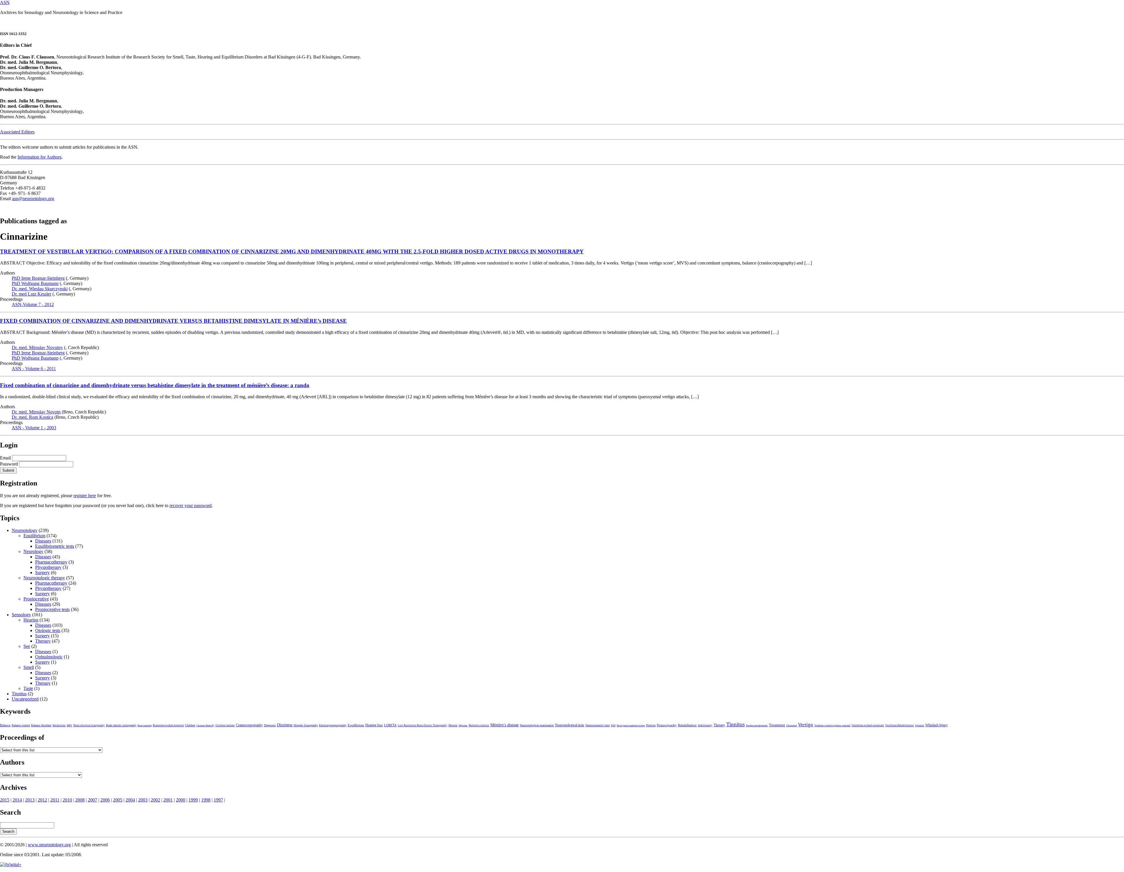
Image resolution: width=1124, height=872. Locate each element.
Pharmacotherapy (51, 561)
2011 (54, 799)
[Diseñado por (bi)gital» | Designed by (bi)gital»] (10, 864)
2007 (92, 799)
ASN (5, 2)
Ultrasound (791, 725)
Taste (28, 688)
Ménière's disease (504, 725)
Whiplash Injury (936, 725)
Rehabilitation (687, 725)
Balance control (21, 725)
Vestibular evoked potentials (867, 725)
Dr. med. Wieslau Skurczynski (40, 288)
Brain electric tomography (121, 725)
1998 (205, 799)
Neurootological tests (569, 725)
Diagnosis (270, 725)
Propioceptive (36, 598)
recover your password (190, 505)
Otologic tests (47, 630)
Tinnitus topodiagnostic (757, 725)
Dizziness (284, 724)
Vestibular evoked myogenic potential (832, 725)
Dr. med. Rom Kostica (32, 417)
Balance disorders (41, 725)
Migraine (463, 725)
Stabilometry (705, 725)
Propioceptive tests (52, 609)
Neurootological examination (537, 725)
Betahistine (59, 725)
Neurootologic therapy (44, 577)
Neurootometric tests (597, 725)
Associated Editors (17, 131)
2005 (117, 799)
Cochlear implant (225, 725)
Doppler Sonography (306, 725)
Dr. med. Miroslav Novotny (37, 347)
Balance (5, 725)
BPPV (69, 725)
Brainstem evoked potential (168, 725)
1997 (218, 799)
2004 (130, 799)
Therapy (43, 640)
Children (190, 725)
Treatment (777, 725)
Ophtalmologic (49, 656)
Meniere (453, 725)
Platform (651, 725)
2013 (30, 799)
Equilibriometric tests (54, 546)
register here (84, 495)
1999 (193, 799)
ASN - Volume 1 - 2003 (34, 427)
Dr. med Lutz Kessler (31, 293)
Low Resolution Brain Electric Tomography (422, 725)
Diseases (43, 540)
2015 (4, 799)
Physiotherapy (48, 567)
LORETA (390, 725)
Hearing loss (374, 725)
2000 (180, 799)
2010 (67, 799)
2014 (17, 799)
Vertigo (805, 724)
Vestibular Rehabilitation (899, 725)
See (26, 646)
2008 (80, 799)
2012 (42, 799)
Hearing (30, 619)
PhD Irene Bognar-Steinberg (38, 278)
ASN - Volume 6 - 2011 (34, 368)
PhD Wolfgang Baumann (35, 283)
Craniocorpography (249, 725)
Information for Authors (39, 157)
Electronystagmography (333, 725)
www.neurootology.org (49, 844)
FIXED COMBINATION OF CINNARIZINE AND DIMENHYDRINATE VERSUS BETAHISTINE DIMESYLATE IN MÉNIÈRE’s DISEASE (173, 321)
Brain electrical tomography (89, 725)
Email (5, 457)
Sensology (21, 614)
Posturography (667, 725)
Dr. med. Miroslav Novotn (36, 411)
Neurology (33, 551)
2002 (155, 799)
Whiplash (919, 725)
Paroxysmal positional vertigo (631, 725)
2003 (143, 799)
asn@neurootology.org (33, 198)
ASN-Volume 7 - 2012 (33, 304)
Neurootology (24, 530)
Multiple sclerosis (479, 725)
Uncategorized (25, 698)
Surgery (42, 572)
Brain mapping (145, 725)
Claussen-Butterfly (205, 725)
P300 (613, 725)
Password (9, 463)
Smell (28, 667)
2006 (105, 799)
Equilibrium (34, 535)
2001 (168, 799)
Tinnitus (19, 693)
